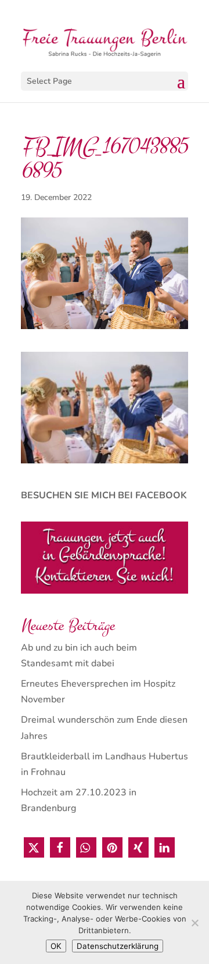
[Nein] (194, 923)
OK (56, 946)
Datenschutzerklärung (117, 946)
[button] (34, 847)
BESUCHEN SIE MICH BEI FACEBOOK (104, 495)
